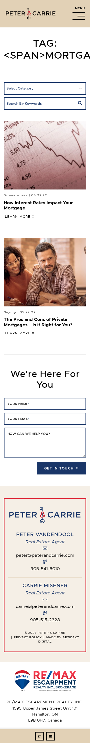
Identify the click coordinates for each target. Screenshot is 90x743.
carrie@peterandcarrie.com (45, 606)
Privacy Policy (28, 637)
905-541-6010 (45, 568)
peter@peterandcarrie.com (45, 555)
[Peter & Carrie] (30, 12)
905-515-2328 (45, 620)
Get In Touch (59, 468)
